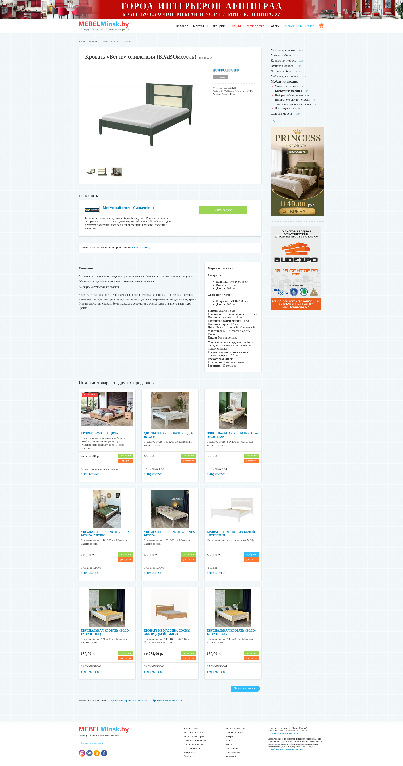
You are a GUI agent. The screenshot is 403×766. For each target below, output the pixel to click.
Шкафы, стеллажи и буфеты (292, 99)
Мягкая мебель (281, 55)
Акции (236, 26)
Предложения (233, 752)
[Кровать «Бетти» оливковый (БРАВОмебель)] (146, 162)
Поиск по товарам (193, 744)
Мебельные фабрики (194, 736)
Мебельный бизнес (299, 26)
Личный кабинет (234, 732)
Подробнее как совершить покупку (285, 749)
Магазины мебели (193, 732)
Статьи (187, 756)
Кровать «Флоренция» (99, 433)
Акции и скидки (192, 748)
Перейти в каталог (244, 688)
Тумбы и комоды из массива (293, 104)
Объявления (232, 748)
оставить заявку (141, 247)
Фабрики (219, 26)
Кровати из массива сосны (168, 700)
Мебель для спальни (284, 76)
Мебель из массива (99, 41)
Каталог (182, 26)
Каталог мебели (192, 728)
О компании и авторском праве (283, 733)
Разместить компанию (92, 743)
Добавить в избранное (226, 69)
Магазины (200, 26)
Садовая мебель (282, 113)
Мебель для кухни (283, 50)
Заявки (274, 26)
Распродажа (255, 26)
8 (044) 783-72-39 (153, 474)
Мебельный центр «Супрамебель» (129, 207)
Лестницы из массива (288, 108)
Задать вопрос (223, 210)
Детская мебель (281, 71)
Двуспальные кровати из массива (128, 700)
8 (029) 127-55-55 (90, 474)
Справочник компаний (195, 740)
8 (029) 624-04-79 (216, 573)
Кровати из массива (121, 41)
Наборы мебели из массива (292, 95)
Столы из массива (286, 86)
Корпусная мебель (283, 60)
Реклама (230, 744)
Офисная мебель (282, 65)
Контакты (231, 756)
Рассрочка (231, 736)
